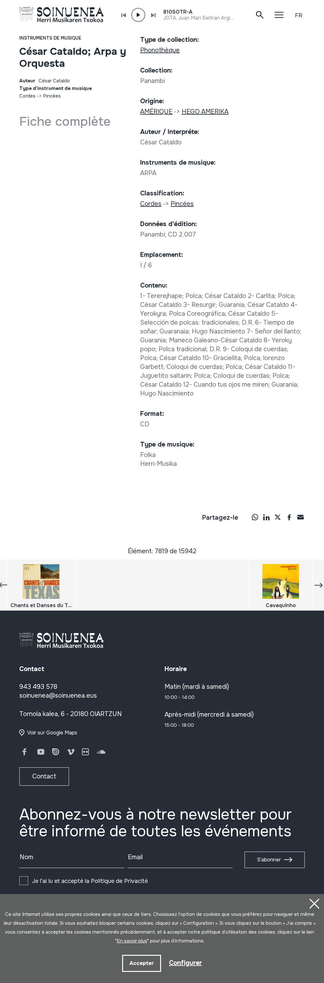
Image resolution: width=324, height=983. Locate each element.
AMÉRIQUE (156, 112)
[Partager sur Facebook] (289, 517)
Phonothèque (160, 50)
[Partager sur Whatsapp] (255, 517)
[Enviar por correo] (300, 517)
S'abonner (269, 859)
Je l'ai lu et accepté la (90, 881)
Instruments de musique (50, 38)
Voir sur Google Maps (52, 732)
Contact (44, 776)
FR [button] (298, 15)
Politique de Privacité (119, 881)
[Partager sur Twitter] (278, 517)
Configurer (185, 963)
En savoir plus (132, 941)
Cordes (27, 96)
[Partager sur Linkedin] (266, 517)
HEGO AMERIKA (205, 112)
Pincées (52, 96)
